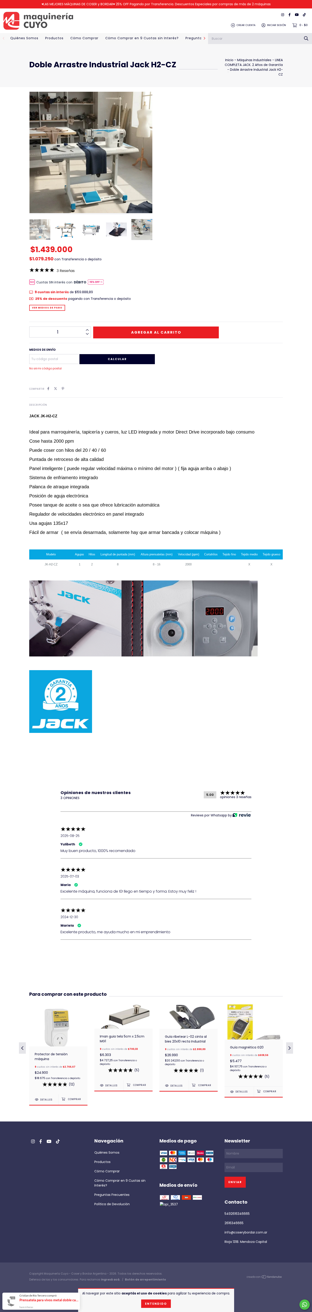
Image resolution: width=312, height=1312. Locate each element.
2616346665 (234, 1223)
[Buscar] (306, 38)
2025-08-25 (70, 836)
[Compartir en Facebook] (48, 388)
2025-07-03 (70, 876)
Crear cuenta (245, 25)
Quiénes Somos (24, 38)
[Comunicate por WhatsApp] (304, 1304)
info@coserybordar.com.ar (246, 1232)
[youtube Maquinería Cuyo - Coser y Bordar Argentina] (296, 15)
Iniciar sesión (276, 25)
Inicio (229, 60)
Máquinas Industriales (254, 60)
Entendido (156, 1304)
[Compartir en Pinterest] (63, 388)
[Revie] (241, 815)
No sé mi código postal (45, 368)
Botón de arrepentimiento (145, 1279)
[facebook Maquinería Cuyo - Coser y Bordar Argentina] (289, 15)
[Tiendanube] (264, 1277)
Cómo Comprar (84, 38)
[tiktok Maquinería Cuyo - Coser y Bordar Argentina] (304, 15)
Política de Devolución (112, 1204)
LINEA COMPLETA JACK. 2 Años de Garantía (254, 62)
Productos (54, 38)
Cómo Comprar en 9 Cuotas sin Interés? (142, 38)
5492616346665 (237, 1213)
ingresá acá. (110, 1279)
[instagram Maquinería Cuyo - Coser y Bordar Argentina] (282, 15)
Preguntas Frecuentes (112, 1194)
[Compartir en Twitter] (55, 388)
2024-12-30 (69, 917)
